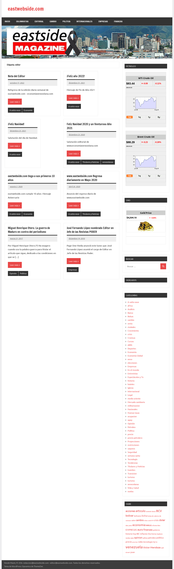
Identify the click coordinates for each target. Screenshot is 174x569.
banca (154, 511)
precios (134, 542)
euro (140, 529)
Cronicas (131, 337)
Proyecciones (134, 441)
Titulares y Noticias (91, 162)
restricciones (133, 445)
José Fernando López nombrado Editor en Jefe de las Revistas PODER (90, 230)
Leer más (14, 101)
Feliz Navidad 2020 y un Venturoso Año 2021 (89, 126)
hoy (134, 534)
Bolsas (130, 316)
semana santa (134, 455)
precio (130, 434)
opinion (138, 537)
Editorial (39, 21)
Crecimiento (133, 330)
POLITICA (66, 21)
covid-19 (150, 520)
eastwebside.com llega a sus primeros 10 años (31, 178)
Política (23, 273)
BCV (159, 511)
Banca (130, 312)
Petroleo (131, 427)
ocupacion (132, 416)
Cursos (131, 341)
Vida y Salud (133, 487)
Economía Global (135, 355)
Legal (130, 395)
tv (156, 542)
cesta (130, 323)
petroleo (152, 537)
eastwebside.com (26, 8)
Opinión (13, 273)
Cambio (53, 21)
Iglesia (130, 387)
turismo (131, 477)
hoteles (131, 384)
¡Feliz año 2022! (76, 76)
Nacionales (132, 409)
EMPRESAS (103, 21)
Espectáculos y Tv (135, 377)
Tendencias (133, 462)
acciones (130, 510)
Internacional (133, 391)
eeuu (130, 359)
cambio (131, 320)
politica (160, 537)
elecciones (132, 362)
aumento (148, 511)
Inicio (7, 21)
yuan (132, 552)
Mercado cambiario (136, 402)
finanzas (147, 529)
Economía (28, 110)
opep (130, 420)
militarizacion (134, 405)
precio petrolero (135, 437)
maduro (160, 534)
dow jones (129, 525)
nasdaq (128, 538)
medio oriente (134, 398)
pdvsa (145, 538)
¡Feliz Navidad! (16, 124)
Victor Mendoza (151, 547)
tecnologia (147, 542)
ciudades (132, 327)
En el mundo (133, 370)
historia (131, 380)
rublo (140, 541)
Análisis (131, 309)
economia (139, 525)
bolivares (137, 516)
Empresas (72, 269)
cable (133, 520)
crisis (130, 334)
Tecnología (132, 459)
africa (130, 305)
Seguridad (132, 452)
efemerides (156, 525)
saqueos (131, 448)
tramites (131, 470)
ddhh (130, 345)
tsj (154, 542)
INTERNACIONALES (84, 21)
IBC (138, 533)
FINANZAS (118, 21)
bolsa (144, 515)
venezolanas (107, 162)
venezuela (134, 547)
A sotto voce (15, 110)
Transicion (132, 473)
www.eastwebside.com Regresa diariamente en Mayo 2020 (84, 178)
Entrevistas (133, 373)
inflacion (144, 534)
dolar (162, 520)
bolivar (129, 515)
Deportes (132, 348)
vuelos (130, 491)
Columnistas (22, 21)
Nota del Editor (16, 76)
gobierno (156, 530)
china (146, 520)
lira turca (152, 533)
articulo (140, 510)
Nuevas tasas (133, 412)
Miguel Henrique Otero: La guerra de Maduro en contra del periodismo (29, 230)
